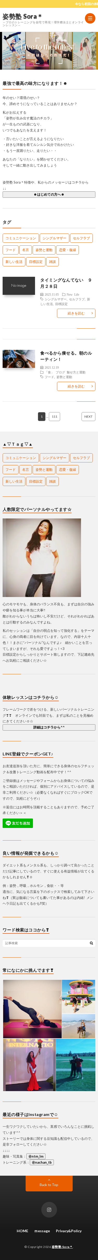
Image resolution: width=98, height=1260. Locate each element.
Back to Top (49, 1185)
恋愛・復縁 (67, 250)
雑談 (52, 261)
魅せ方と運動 (76, 372)
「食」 (49, 372)
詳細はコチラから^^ (49, 727)
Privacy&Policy (69, 1231)
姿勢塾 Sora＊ (23, 16)
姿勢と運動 (44, 250)
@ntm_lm (35, 1156)
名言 (25, 250)
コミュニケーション (20, 238)
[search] (91, 943)
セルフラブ (81, 238)
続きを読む (76, 313)
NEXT (88, 416)
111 (54, 416)
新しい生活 (13, 261)
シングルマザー (54, 238)
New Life (73, 294)
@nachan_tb (42, 1162)
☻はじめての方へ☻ (49, 194)
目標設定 (36, 261)
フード (10, 250)
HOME (22, 1231)
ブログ (60, 372)
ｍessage (42, 1231)
